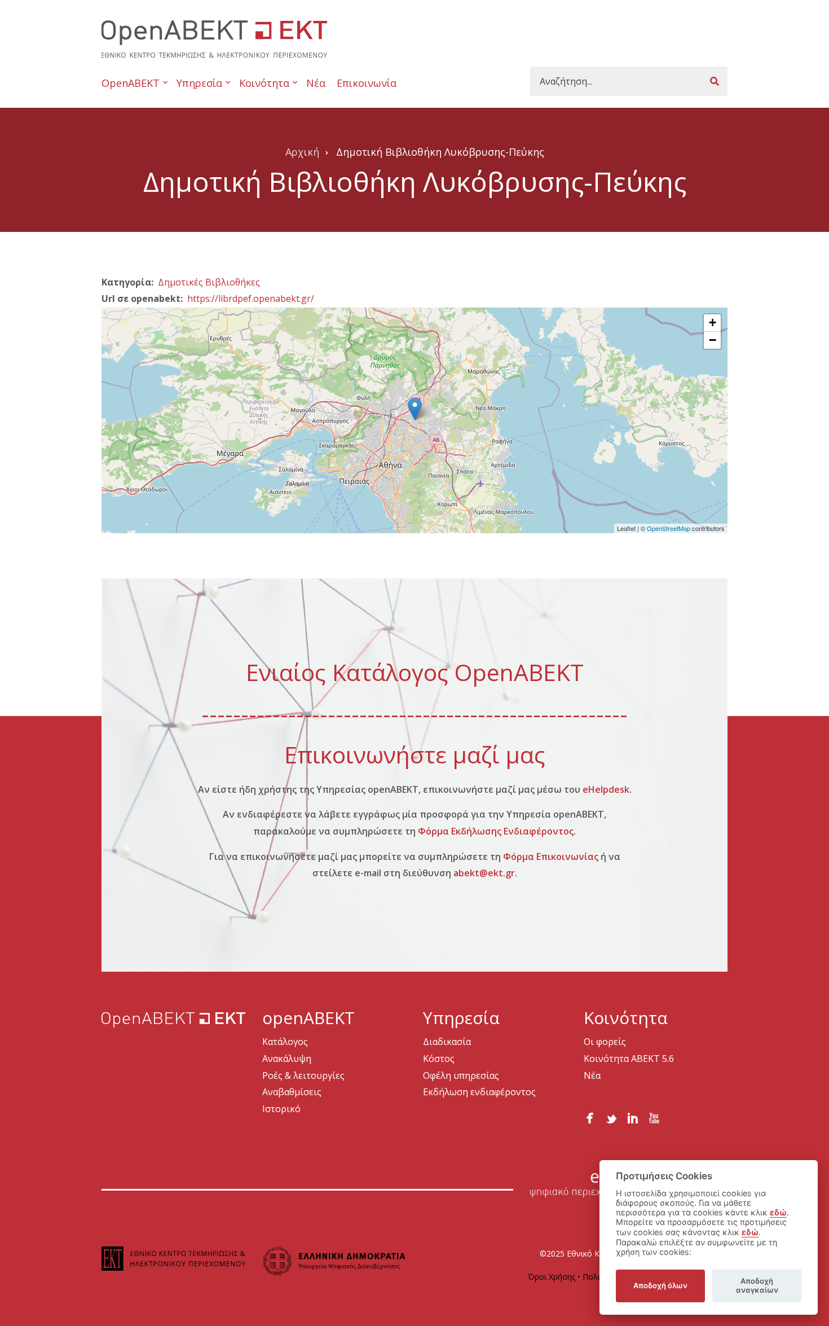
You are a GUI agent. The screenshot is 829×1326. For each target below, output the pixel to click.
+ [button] (712, 322)
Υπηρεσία (196, 87)
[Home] (214, 37)
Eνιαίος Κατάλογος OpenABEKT (415, 672)
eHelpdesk (606, 789)
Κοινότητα (261, 87)
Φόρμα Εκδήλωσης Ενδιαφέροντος (496, 831)
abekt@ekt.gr (484, 873)
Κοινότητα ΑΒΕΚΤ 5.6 (629, 1058)
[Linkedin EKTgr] (633, 1116)
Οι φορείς (605, 1041)
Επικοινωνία (366, 83)
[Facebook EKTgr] (590, 1116)
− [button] (712, 340)
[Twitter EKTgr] (611, 1116)
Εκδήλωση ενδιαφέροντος (479, 1092)
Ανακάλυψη (286, 1058)
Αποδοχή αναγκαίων (757, 1285)
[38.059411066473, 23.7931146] (415, 408)
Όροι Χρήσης (551, 1276)
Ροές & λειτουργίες (303, 1075)
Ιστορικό (281, 1109)
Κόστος (439, 1058)
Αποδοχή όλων (660, 1285)
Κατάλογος (285, 1041)
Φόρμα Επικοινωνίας (550, 856)
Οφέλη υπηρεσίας (461, 1075)
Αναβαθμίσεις (291, 1092)
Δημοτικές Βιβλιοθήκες (209, 282)
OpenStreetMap (668, 528)
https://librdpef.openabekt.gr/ (250, 298)
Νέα (315, 83)
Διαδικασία (447, 1041)
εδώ (778, 1212)
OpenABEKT (131, 87)
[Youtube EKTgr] (654, 1116)
